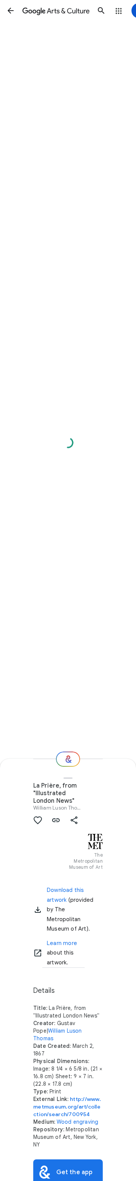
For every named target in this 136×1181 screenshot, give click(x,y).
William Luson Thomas (60, 807)
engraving (86, 1121)
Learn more (62, 943)
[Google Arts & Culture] (56, 10)
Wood (64, 1121)
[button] (11, 11)
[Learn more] (38, 953)
